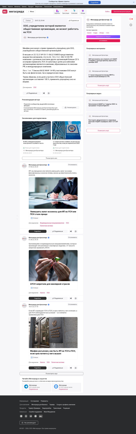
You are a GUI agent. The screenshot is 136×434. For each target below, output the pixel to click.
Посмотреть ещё (103, 85)
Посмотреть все (51, 158)
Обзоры (101, 33)
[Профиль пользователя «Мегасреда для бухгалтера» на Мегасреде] (25, 37)
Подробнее (94, 2)
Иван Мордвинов (49, 412)
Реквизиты (44, 401)
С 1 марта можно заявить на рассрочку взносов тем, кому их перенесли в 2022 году (66, 143)
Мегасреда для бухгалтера (37, 37)
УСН (34, 87)
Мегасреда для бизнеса (39, 404)
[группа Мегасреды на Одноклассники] (26, 417)
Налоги (10, 6)
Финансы (17, 6)
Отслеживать (72, 164)
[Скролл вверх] (17, 108)
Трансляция (57, 408)
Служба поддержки (35, 412)
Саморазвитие (58, 6)
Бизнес (24, 6)
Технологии (48, 6)
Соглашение (35, 401)
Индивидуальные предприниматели (52, 223)
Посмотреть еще (51, 373)
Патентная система (46, 226)
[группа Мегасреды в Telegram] (30, 417)
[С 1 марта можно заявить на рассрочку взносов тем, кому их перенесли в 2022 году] (66, 130)
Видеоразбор (46, 408)
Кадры (95, 33)
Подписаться (33, 389)
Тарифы (52, 404)
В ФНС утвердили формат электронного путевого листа (33, 142)
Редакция (66, 408)
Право (4, 6)
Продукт (31, 6)
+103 (107, 33)
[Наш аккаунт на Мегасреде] (41, 417)
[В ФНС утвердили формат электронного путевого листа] (36, 130)
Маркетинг (38, 6)
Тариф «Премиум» (34, 408)
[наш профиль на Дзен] (35, 417)
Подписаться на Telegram (103, 36)
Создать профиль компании (66, 404)
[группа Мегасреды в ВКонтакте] (21, 417)
